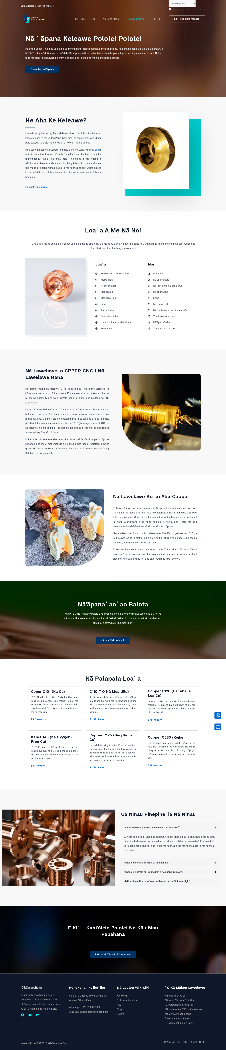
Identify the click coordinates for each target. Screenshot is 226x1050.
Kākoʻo (120, 1014)
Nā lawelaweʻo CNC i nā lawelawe (183, 1009)
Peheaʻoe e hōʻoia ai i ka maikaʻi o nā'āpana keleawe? (153, 872)
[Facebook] (22, 1015)
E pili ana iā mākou (127, 1000)
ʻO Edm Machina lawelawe (179, 1023)
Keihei (96, 149)
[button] (96, 19)
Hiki (93, 19)
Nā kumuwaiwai (136, 19)
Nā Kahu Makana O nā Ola (179, 1000)
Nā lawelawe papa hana (178, 1014)
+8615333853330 (91, 1007)
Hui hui (157, 19)
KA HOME (80, 19)
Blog (119, 1009)
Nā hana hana (111, 19)
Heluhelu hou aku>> (36, 187)
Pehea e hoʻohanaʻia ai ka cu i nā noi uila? (146, 862)
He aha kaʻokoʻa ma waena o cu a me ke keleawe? (151, 827)
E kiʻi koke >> (38, 719)
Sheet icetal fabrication (177, 1018)
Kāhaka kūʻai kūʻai (175, 995)
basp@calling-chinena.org (42, 6)
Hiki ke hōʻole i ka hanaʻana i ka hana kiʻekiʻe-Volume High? (156, 881)
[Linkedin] (37, 1015)
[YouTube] (30, 1015)
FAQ (119, 1004)
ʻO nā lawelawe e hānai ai (179, 1004)
